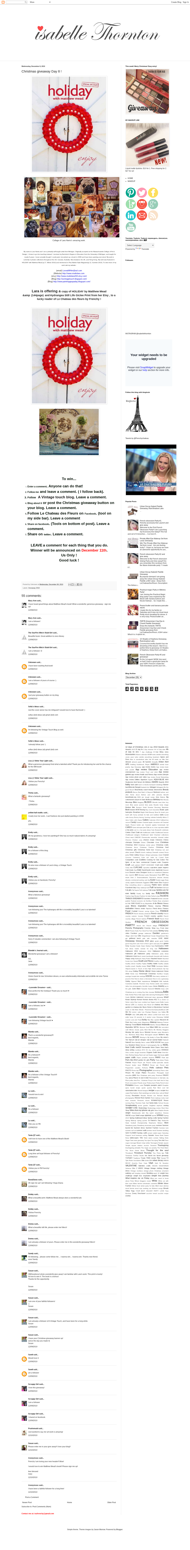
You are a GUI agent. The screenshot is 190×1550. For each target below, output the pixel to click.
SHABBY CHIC (131, 1108)
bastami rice (145, 787)
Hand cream (141, 956)
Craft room (159, 865)
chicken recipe (148, 840)
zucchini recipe (163, 1193)
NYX (143, 1050)
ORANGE (164, 1050)
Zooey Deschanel (138, 1193)
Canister (139, 822)
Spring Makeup (130, 1120)
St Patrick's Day (154, 1120)
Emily (30, 832)
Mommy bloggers (162, 1030)
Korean (139, 999)
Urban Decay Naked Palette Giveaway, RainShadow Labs (152, 507)
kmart (166, 997)
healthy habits (152, 963)
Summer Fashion (152, 1128)
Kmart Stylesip (130, 999)
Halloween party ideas (160, 954)
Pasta (166, 1060)
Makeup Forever (162, 1022)
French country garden (153, 916)
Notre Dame (155, 1047)
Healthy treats (141, 966)
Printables (129, 1085)
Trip (158, 1158)
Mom (146, 1030)
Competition (129, 860)
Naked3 (128, 1042)
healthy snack (130, 966)
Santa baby (153, 1103)
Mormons (132, 1034)
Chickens (159, 840)
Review (149, 1095)
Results (143, 1095)
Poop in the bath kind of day (158, 1080)
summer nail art (130, 1130)
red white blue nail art (156, 1093)
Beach (132, 790)
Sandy (31, 1253)
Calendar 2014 (154, 820)
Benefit (166, 795)
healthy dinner (130, 963)
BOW (138, 810)
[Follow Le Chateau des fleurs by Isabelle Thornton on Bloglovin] (136, 431)
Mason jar (164, 1025)
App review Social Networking (157, 777)
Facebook (129, 887)
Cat (147, 827)
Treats (143, 1158)
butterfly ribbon (161, 817)
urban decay (158, 1160)
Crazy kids (129, 867)
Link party (140, 1014)
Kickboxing (159, 992)
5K (133, 752)
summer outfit (141, 1130)
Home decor (145, 971)
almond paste (137, 762)
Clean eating (133, 855)
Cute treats (129, 870)
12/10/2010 (32, 1435)
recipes (157, 1090)
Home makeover (157, 971)
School (160, 1103)
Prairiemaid (33, 1428)
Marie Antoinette (143, 1025)
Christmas (164, 842)
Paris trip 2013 (131, 1060)
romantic (133, 1100)
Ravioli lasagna (143, 1090)
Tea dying (154, 1140)
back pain (134, 784)
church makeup (146, 852)
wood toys (138, 1188)
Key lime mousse (148, 992)
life (167, 1012)
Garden (156, 933)
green (166, 943)
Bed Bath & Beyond (145, 792)
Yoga (132, 1191)
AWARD (155, 782)
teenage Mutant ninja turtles (140, 1143)
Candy (133, 822)
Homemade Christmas (147, 974)
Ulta (142, 1160)
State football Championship (136, 1123)
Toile (166, 1153)
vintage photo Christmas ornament (156, 1171)
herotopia (159, 966)
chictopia (128, 842)
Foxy (157, 911)
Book (127, 810)
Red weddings (144, 1093)
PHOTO (128, 1070)
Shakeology (142, 1108)
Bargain (138, 787)
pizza (131, 1078)
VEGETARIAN (163, 1166)
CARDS (128, 827)
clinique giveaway (151, 855)
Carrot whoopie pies (139, 827)
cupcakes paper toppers (159, 867)
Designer (143, 872)
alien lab (148, 759)
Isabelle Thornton (139, 984)
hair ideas (129, 948)
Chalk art (139, 832)
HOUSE (149, 976)
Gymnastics (159, 946)
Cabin (131, 820)
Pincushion (151, 1073)
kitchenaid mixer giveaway (154, 997)
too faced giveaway (160, 1155)
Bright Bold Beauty (147, 812)
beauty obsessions (155, 790)
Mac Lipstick (155, 1020)
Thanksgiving (163, 1145)
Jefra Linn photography (133, 986)
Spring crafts (152, 1118)
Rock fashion (145, 1098)
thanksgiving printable (133, 1148)
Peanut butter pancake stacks (157, 1062)
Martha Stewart (155, 1025)
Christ (157, 842)
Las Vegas (151, 1002)
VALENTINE (131, 1165)
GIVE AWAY (163, 938)
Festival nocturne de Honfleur (141, 901)
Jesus (155, 986)
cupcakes (146, 867)
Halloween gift (130, 954)
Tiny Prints (157, 1153)
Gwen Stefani (146, 946)
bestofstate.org (130, 797)
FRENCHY (163, 925)
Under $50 (148, 1160)
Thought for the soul (157, 1150)
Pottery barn (151, 1083)
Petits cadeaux (156, 1068)
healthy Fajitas (141, 963)
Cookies (142, 860)
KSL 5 (156, 999)
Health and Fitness (146, 961)
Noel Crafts (130, 1047)
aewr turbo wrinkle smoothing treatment (144, 757)
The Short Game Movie (135, 1150)
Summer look (163, 1128)
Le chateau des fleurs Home (141, 1007)
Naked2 (165, 1040)
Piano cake (164, 1070)
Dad (135, 870)
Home (69, 1502)
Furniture (134, 933)
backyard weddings (156, 784)
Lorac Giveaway (157, 1017)
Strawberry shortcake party (146, 1125)
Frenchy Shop (149, 928)
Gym (153, 946)
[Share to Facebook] (78, 584)
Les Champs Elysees (149, 1012)
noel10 (138, 1047)
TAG (141, 1138)
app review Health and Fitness (142, 774)
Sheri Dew (164, 1108)
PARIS (157, 1057)
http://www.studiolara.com (73, 273)
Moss (138, 1034)
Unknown (32, 662)
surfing (145, 1135)
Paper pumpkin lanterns (145, 1057)
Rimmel (137, 1098)
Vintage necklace (136, 1171)
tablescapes (134, 1138)
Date (139, 870)
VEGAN (154, 1166)
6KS (137, 752)
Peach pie (141, 1062)
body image (164, 805)
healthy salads (163, 963)
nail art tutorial (152, 1040)
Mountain (128, 1037)
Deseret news (134, 872)
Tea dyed (147, 1140)
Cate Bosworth (156, 830)
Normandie (146, 1047)
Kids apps (141, 995)
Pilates (144, 1073)
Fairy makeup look (143, 887)
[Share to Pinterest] (80, 584)
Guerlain (133, 946)
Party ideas (160, 1060)
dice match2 (129, 875)
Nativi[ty (138, 1042)
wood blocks (129, 1188)
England (165, 882)
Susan (31, 1271)
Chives (143, 842)
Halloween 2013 (131, 951)
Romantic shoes (143, 1100)
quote (144, 1088)
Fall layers (135, 890)
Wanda (31, 1032)
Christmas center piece (146, 845)
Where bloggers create (143, 1181)
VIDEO (140, 1168)
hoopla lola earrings (138, 976)
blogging (141, 802)
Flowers (165, 908)
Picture (127, 1073)
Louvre (127, 1020)
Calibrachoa (164, 820)
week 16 (156, 1173)
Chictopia (136, 842)
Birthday (156, 800)
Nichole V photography (149, 1045)
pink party (151, 1075)
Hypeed (134, 981)
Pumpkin (147, 1085)
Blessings (128, 802)
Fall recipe (152, 890)
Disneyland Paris (155, 875)
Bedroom (156, 792)
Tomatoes (128, 1155)
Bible (157, 797)
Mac (149, 1020)
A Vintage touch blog (56, 497)
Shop (127, 1110)
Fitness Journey (154, 906)
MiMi (156, 1027)
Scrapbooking (131, 1105)
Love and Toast (136, 1020)
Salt (147, 1103)
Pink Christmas (142, 1075)
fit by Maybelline (146, 903)
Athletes (148, 782)
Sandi (30, 1355)
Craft (127, 865)
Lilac (133, 1014)
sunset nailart (152, 1133)
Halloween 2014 (145, 951)
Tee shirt (161, 1140)
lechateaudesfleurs (158, 1010)
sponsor (148, 1115)
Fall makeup (143, 890)
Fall (151, 887)
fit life (155, 903)
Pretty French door (162, 1083)
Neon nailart (145, 1042)
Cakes (146, 820)
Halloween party (144, 954)
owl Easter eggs (151, 1055)
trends (153, 1158)
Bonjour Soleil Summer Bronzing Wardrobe (152, 807)
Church (137, 852)
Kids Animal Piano (131, 995)
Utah (151, 1163)
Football (134, 911)
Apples (150, 779)
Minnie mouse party (136, 1030)
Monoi (142, 1032)
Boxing (142, 810)
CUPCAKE (137, 867)
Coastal (165, 855)
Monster (148, 1032)
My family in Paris (153, 1037)
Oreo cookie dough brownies (135, 1052)
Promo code (138, 1085)
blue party (149, 805)
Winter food (136, 1186)
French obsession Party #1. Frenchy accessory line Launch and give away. (154, 523)
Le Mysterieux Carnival (160, 1007)
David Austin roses (148, 870)
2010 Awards (158, 747)
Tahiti (145, 1138)
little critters (148, 1014)
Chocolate (150, 842)
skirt (143, 1113)
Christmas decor (131, 847)
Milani (152, 1027)
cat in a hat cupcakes (156, 827)
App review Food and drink (147, 772)
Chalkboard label (147, 835)
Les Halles (162, 1012)
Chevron (128, 840)
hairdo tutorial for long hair (146, 948)
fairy (134, 887)
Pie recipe (136, 1073)
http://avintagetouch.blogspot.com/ (72, 279)
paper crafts (130, 1057)
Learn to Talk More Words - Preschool (138, 1010)
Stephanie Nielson (156, 1123)
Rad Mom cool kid (160, 1088)
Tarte (132, 1140)
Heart (149, 966)
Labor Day (133, 1002)
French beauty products (142, 913)
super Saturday (163, 1133)
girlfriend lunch (135, 938)
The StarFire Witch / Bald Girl (40, 633)
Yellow (127, 1191)
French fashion (141, 919)
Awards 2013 (163, 782)
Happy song (129, 958)
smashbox (158, 1113)
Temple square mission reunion (137, 1145)
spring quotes (142, 1120)
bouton (132, 810)
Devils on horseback (155, 872)
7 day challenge (146, 752)
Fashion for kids (145, 896)
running (128, 1103)
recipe (151, 1090)
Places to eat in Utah (141, 1078)
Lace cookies (142, 1002)
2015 (133, 749)
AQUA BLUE (159, 779)
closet (160, 855)
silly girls (151, 1110)
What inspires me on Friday (137, 1178)
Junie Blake (136, 989)
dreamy (165, 877)
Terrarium (153, 1145)
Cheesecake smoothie (149, 837)
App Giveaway (136, 767)
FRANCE (164, 911)
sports (154, 1115)
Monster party (156, 1032)
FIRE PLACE (136, 903)
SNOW (127, 1115)
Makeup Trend (130, 1025)
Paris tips (165, 1057)
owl (144, 1055)
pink (134, 1075)
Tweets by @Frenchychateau (137, 438)
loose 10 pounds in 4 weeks (140, 1017)
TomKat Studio (138, 1155)
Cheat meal (129, 837)
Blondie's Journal (35, 950)
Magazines (145, 1022)
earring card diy (144, 880)
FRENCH (129, 913)
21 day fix (139, 749)
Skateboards (136, 1113)
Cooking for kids (153, 860)
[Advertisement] (73, 59)
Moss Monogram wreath (149, 1034)
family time (150, 893)
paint (166, 1055)
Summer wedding (162, 1130)
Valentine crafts (144, 1166)
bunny (131, 817)
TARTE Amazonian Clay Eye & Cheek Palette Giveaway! (152, 622)
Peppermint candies (132, 1068)
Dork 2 (133, 877)
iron (160, 981)
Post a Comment (32, 1497)
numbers (138, 1050)
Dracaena (152, 877)
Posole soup (142, 1083)
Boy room (149, 810)
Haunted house (156, 958)
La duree (162, 999)
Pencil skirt (164, 1065)
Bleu (135, 802)
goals (157, 941)
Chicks (165, 840)
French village (152, 925)
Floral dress (157, 908)
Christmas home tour (146, 850)
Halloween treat (131, 956)
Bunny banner (139, 817)
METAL (136, 1027)
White (154, 1181)
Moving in (143, 1037)
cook (136, 860)
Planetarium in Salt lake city (158, 1078)
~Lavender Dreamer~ (37, 987)
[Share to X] (75, 584)
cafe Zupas (138, 820)
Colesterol (136, 857)
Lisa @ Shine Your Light (38, 761)
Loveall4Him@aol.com (72, 270)
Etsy (126, 885)
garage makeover (144, 933)
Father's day (155, 896)
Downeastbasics (142, 877)
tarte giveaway (139, 1140)
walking (128, 1173)
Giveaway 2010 (34, 588)
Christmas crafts (162, 845)
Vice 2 (134, 1168)
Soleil (137, 1115)
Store (166, 1123)
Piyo (126, 1078)
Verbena (128, 1168)
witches (165, 1186)
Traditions (136, 1158)
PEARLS (145, 1065)
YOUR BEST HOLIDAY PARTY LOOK (150, 1191)
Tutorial (163, 1158)
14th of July (148, 747)
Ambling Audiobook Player (139, 764)
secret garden (143, 1105)
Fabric (154, 885)
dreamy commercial (132, 880)
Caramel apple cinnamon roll (152, 822)
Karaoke (144, 989)
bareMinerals (130, 787)
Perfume (145, 1068)
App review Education (147, 769)
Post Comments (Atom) (42, 1507)
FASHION (162, 893)
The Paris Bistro (162, 1148)
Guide (138, 946)
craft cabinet (135, 865)
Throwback (129, 1153)
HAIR (166, 946)
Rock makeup (156, 1098)
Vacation (165, 1163)
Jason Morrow (99, 1529)
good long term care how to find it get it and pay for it (144, 943)
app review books (149, 767)
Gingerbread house (149, 936)
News (138, 1045)
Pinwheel (159, 1075)
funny (161, 930)
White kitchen (137, 1183)
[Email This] (69, 584)
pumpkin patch (156, 1085)
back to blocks (143, 784)
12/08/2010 (32, 610)
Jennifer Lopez (147, 986)
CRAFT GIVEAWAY (148, 865)
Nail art (131, 1040)
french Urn (141, 925)
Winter (160, 1183)
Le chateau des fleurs (143, 1004)
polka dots (133, 1080)
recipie (162, 1090)
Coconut (128, 857)
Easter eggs (160, 880)
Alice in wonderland (137, 759)
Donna (31, 1224)
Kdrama (157, 989)
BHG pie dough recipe (146, 797)
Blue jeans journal (137, 805)
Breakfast (136, 812)
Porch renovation (131, 1083)
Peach (134, 1062)
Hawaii (135, 961)
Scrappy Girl (33, 1384)
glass (152, 941)
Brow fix (157, 812)
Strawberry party (131, 1125)
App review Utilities (132, 779)
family (132, 893)
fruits (136, 931)
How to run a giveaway (160, 979)
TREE (148, 1158)
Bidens (162, 797)
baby (127, 784)
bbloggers (160, 787)
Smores (165, 1113)
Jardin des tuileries (161, 984)
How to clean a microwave (143, 979)
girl (126, 938)
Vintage (146, 1168)
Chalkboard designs (132, 835)
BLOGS (147, 802)
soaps (133, 1115)
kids (165, 991)
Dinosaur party (143, 875)
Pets (166, 1067)
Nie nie (159, 1045)
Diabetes (165, 872)
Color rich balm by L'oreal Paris (154, 857)
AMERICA (155, 764)
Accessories (130, 754)
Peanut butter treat (133, 1065)
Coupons (165, 862)
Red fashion (134, 1093)
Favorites (146, 898)
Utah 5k (158, 1163)
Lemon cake (136, 1012)
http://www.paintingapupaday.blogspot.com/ (71, 281)
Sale (143, 1103)
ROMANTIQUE (156, 1100)
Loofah (155, 1014)
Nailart (160, 1040)
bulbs (162, 815)
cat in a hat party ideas (142, 830)
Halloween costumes (160, 951)
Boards (156, 805)
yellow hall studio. (35, 813)
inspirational (146, 981)
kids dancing (150, 995)
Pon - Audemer (142, 1080)
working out (147, 1188)
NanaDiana (33, 1180)
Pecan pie (154, 1065)
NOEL (165, 1045)
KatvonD (151, 989)
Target (127, 1140)
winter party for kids (148, 1186)
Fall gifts (128, 890)
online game (156, 1050)
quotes (149, 1088)
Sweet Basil (159, 1135)
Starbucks (165, 1120)
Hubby (127, 981)
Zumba (127, 1196)
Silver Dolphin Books (161, 1110)
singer (127, 1113)
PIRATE (165, 1075)
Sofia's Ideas (33, 707)
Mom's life (152, 1030)
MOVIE (135, 1037)
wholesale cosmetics (150, 1183)
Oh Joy (148, 1050)
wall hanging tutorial (139, 1173)
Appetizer (144, 779)
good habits (164, 941)
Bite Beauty (164, 799)
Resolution (135, 1095)
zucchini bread (151, 1193)
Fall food (165, 887)
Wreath (165, 1188)
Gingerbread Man (162, 936)
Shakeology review (154, 1108)
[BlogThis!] (72, 584)
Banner (165, 784)
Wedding (150, 1173)
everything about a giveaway (140, 885)
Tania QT (31, 1135)
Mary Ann (32, 601)
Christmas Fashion (147, 847)
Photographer (145, 1070)
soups (142, 1115)
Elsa (160, 882)
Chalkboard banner (161, 832)
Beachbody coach (141, 790)
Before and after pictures (151, 795)
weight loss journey (160, 1176)
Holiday (135, 971)
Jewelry (161, 986)
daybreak (159, 870)
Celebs (127, 832)
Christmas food (162, 847)
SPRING (160, 1115)
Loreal (166, 1017)
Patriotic (128, 1062)
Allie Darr (165, 759)
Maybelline (129, 1027)
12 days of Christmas (134, 747)
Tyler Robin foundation (133, 1160)
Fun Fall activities (152, 931)
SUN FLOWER (131, 1133)
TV (167, 1158)
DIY (163, 875)
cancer (127, 822)
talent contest (153, 1138)
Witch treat (159, 1186)
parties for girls (143, 1060)
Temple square (163, 1143)
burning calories (150, 817)
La (29, 1091)
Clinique (142, 855)
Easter (153, 880)
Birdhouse (149, 799)
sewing (165, 1105)
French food (153, 918)
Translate (145, 249)
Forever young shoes (146, 911)
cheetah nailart (163, 837)
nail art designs (140, 1040)
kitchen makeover (137, 997)
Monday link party (132, 1032)
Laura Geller (159, 1002)
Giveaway (130, 941)
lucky (144, 1019)
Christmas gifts (131, 850)
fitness (160, 903)
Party (152, 1060)
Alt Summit (147, 762)
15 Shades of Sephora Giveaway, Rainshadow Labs (153, 640)
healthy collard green (161, 961)
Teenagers (154, 1143)
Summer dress (139, 1128)
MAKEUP (131, 181)
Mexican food (144, 1027)
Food (127, 911)
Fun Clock (142, 931)
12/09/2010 (32, 1263)
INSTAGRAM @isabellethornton (138, 334)
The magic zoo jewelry (149, 1148)
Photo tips (135, 1070)
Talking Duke (163, 1138)
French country (157, 913)
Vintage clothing (156, 1168)
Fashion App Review (132, 896)
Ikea (139, 981)
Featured (154, 898)
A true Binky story (160, 752)
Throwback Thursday (143, 1153)
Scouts (166, 1103)
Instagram (154, 981)
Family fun (141, 893)
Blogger (119, 1529)
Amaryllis (155, 762)
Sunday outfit (142, 1133)
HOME (130, 178)
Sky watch (150, 1113)
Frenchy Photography (134, 928)
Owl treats (161, 1055)
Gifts (139, 936)
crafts (166, 865)
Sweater (151, 1135)
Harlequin (138, 958)
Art (144, 782)
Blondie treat (157, 802)
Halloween (163, 948)
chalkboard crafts (149, 832)
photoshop (156, 1070)
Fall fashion (158, 887)
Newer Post (27, 1502)
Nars (133, 1042)
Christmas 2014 (131, 845)
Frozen (132, 931)
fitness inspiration (138, 906)
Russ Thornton (136, 1103)
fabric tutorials (163, 885)
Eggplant (146, 882)
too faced (148, 1155)
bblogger (153, 787)
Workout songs (157, 1188)
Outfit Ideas (157, 1052)
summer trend (151, 1130)
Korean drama (148, 999)
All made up (156, 759)
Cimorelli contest (158, 852)
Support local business (133, 1135)
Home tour (134, 974)
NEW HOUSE (156, 1042)
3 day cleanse (148, 749)
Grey (127, 946)
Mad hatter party (135, 1022)
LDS (132, 1004)
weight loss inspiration (142, 1176)
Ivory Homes (150, 984)
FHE (129, 903)
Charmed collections (161, 835)
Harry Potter (146, 958)
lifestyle (128, 1014)
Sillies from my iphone (138, 1110)
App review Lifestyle (161, 774)
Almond (128, 762)
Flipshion (149, 908)
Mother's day (163, 1034)
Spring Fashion (162, 1118)
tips (163, 1153)
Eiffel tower (154, 882)
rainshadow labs (131, 1090)
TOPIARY (129, 1158)
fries (157, 928)
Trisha (30, 793)
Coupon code (156, 862)
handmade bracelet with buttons (157, 956)
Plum (127, 1080)
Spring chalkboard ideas (138, 1118)
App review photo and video (136, 777)
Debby (31, 1194)
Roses (166, 1100)
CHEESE (137, 837)
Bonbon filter (130, 807)
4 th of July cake (160, 749)
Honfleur (160, 974)
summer (159, 1125)
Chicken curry (137, 840)
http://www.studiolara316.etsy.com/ (72, 276)
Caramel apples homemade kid (156, 825)
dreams (159, 877)
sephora (159, 1105)
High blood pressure (155, 969)
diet (136, 875)
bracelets (156, 810)
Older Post (111, 1502)
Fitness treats (140, 908)
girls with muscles (149, 938)
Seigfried (152, 1105)
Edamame (139, 882)
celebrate (165, 830)
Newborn (132, 1045)
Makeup (153, 1022)
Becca (135, 792)
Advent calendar (141, 754)
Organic (149, 1052)
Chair (133, 832)
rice (154, 1095)
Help (153, 966)
